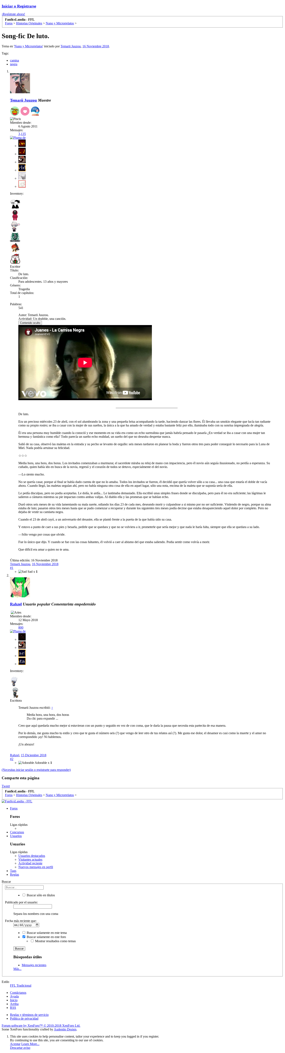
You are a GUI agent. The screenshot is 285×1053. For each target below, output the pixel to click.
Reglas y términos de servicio (29, 1014)
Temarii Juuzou (71, 46)
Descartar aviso (20, 1047)
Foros (14, 808)
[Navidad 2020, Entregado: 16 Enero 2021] (35, 111)
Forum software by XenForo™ (41, 1025)
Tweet (6, 786)
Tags (13, 871)
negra (13, 64)
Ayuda (14, 996)
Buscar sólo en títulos (40, 895)
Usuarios (16, 836)
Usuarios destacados (31, 856)
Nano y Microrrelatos (28, 46)
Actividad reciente (30, 863)
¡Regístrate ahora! (13, 14)
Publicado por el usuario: (21, 902)
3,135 (22, 134)
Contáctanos (18, 992)
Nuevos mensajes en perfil (35, 867)
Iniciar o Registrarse (19, 6)
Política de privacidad (24, 1018)
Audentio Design (65, 1029)
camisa (14, 60)
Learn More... (30, 1044)
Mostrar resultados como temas (55, 941)
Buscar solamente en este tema (46, 932)
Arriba (14, 1004)
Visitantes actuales (30, 859)
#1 (11, 568)
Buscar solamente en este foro (46, 937)
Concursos (17, 832)
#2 (11, 759)
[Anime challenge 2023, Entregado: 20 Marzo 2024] (14, 111)
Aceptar (15, 1044)
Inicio (14, 1000)
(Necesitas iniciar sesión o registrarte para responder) (36, 770)
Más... (17, 969)
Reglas (14, 874)
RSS (13, 1007)
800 (20, 627)
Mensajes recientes (34, 965)
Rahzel (14, 755)
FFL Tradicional (20, 985)
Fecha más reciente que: (21, 921)
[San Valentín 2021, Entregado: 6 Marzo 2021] (25, 111)
